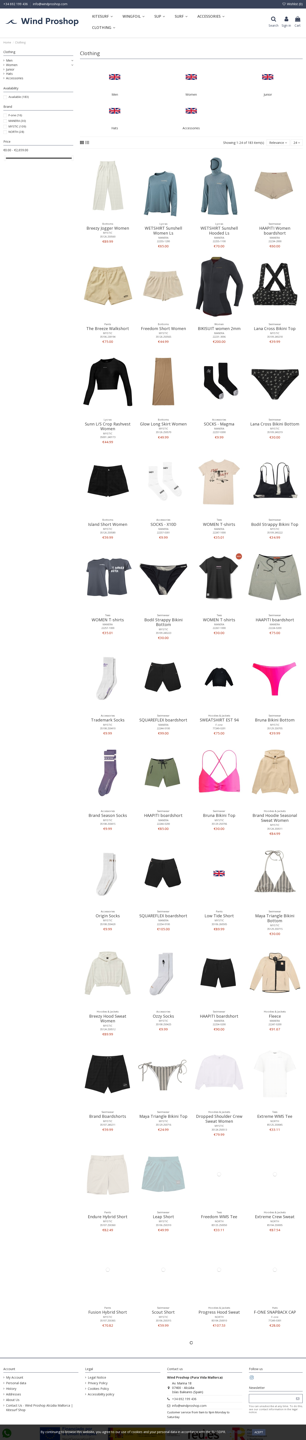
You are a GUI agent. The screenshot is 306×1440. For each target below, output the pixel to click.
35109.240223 (163, 633)
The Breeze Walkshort (107, 328)
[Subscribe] (297, 1398)
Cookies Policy (98, 1388)
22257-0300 (219, 432)
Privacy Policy (98, 1383)
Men (115, 94)
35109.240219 (274, 432)
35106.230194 (107, 336)
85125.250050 (219, 1225)
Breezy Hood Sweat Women (107, 1018)
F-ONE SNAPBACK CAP (275, 1312)
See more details (239, 1432)
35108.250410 (107, 728)
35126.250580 (107, 532)
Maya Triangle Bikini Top (163, 1116)
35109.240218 (274, 336)
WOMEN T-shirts (219, 524)
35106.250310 (163, 1225)
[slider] (5, 158)
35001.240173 (107, 437)
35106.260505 (219, 924)
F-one (219, 724)
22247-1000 (219, 532)
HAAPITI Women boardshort (274, 230)
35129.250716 (163, 1124)
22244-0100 (163, 728)
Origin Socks (108, 915)
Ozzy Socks (163, 1016)
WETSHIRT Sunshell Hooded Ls (219, 230)
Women (191, 94)
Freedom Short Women (163, 328)
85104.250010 (219, 1320)
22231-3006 (219, 336)
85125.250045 (274, 1124)
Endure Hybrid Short (107, 1216)
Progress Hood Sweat (219, 1312)
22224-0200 (274, 628)
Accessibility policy (101, 1394)
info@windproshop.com (50, 4)
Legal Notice (97, 1377)
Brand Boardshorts (107, 1116)
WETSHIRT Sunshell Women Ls (163, 230)
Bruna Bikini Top (219, 815)
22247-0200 (274, 1024)
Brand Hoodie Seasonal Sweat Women (274, 818)
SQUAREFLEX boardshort (163, 720)
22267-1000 (219, 628)
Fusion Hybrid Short (107, 1312)
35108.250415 (107, 823)
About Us (12, 1400)
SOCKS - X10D (163, 524)
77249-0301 (274, 1320)
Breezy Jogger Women (107, 228)
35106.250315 (163, 1320)
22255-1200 (163, 241)
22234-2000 (274, 241)
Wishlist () (294, 4)
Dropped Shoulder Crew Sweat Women (219, 1119)
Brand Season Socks (107, 815)
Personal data (16, 1383)
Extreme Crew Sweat (275, 1216)
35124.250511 (274, 828)
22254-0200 (219, 1024)
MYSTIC (107, 232)
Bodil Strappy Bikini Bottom (163, 622)
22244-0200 (163, 823)
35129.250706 (219, 823)
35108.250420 (107, 924)
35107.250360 (107, 1225)
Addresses (13, 1394)
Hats (114, 128)
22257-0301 (163, 532)
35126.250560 (107, 236)
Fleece (275, 1016)
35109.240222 (274, 532)
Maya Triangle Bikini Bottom (274, 918)
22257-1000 (107, 628)
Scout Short (163, 1312)
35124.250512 (107, 1029)
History (11, 1388)
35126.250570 (163, 432)
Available (19, 97)
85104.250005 (274, 1225)
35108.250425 (163, 1024)
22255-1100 (219, 241)
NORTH (274, 1121)
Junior (268, 94)
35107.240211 (107, 1124)
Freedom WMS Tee (219, 1216)
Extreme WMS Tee (274, 1116)
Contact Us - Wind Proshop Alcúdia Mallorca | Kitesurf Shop (39, 1407)
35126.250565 (163, 336)
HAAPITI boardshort (275, 619)
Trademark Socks (108, 720)
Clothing (9, 52)
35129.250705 (274, 728)
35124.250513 (219, 1129)
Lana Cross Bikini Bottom (274, 424)
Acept (258, 1432)
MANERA (163, 237)
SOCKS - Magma (219, 424)
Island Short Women (107, 524)
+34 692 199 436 (16, 4)
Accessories (191, 128)
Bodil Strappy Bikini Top (274, 524)
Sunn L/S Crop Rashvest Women (108, 426)
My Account (14, 1377)
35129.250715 (274, 928)
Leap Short (163, 1216)
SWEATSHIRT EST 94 (219, 720)
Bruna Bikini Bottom (275, 720)
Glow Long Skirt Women (163, 424)
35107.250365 (107, 1320)
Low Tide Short (219, 915)
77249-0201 (219, 728)
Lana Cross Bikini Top (275, 328)
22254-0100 (163, 924)
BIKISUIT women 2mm (219, 328)
